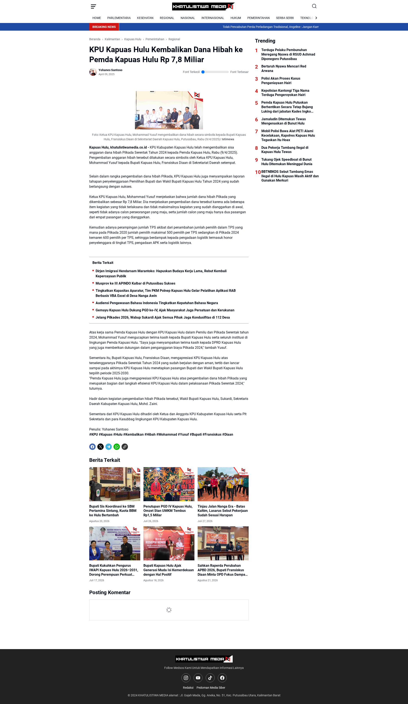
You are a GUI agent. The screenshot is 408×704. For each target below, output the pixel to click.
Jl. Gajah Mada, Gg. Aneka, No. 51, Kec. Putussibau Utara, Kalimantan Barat (230, 695)
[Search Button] (314, 6)
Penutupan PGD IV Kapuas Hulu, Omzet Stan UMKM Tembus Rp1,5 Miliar (168, 510)
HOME (96, 18)
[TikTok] (210, 677)
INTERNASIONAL (212, 18)
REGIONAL (167, 18)
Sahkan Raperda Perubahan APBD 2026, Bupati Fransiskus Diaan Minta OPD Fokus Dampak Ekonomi (222, 570)
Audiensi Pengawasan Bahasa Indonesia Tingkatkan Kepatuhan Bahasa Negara (157, 303)
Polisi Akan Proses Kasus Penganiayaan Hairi (280, 80)
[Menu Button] (93, 6)
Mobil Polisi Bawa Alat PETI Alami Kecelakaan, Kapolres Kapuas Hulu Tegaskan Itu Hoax (288, 135)
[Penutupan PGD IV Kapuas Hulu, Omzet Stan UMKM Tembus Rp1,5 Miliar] (168, 484)
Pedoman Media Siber (211, 687)
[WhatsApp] (116, 447)
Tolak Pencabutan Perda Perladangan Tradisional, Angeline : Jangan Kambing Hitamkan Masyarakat (267, 27)
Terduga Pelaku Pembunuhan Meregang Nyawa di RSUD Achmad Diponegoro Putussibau (288, 54)
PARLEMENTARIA (119, 18)
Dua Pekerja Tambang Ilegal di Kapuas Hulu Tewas (284, 150)
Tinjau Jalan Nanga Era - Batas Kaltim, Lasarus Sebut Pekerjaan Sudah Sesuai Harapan (223, 510)
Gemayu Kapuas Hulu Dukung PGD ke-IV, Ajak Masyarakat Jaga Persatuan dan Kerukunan (165, 310)
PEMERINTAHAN (258, 18)
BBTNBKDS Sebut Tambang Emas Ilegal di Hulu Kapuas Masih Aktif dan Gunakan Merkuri (290, 176)
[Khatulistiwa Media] (204, 6)
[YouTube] (198, 677)
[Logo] (204, 659)
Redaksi (188, 687)
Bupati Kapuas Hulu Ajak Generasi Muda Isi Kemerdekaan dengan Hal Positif (168, 570)
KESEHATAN (145, 18)
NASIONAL (188, 18)
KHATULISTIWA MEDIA (153, 695)
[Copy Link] (125, 447)
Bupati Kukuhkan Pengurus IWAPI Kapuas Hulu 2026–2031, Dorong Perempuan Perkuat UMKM (113, 570)
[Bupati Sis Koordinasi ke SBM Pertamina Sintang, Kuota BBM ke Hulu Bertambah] (114, 484)
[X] (100, 447)
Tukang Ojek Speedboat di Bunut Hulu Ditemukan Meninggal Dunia (286, 161)
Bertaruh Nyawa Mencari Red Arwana (283, 68)
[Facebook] (92, 447)
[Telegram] (108, 447)
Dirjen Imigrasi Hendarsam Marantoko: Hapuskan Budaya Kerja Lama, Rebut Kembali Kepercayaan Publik (161, 273)
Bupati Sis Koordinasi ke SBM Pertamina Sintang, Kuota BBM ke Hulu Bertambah (112, 510)
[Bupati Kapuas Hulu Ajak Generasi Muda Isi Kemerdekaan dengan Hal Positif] (168, 543)
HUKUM (236, 18)
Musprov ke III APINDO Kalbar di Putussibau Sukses (135, 283)
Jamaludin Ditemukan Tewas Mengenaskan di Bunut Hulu (283, 121)
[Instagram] (185, 677)
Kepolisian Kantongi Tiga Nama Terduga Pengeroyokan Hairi (285, 93)
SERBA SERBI (285, 18)
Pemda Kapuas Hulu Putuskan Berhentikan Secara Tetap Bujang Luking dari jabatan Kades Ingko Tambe (287, 107)
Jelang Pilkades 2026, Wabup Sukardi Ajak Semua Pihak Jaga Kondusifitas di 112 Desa (163, 317)
